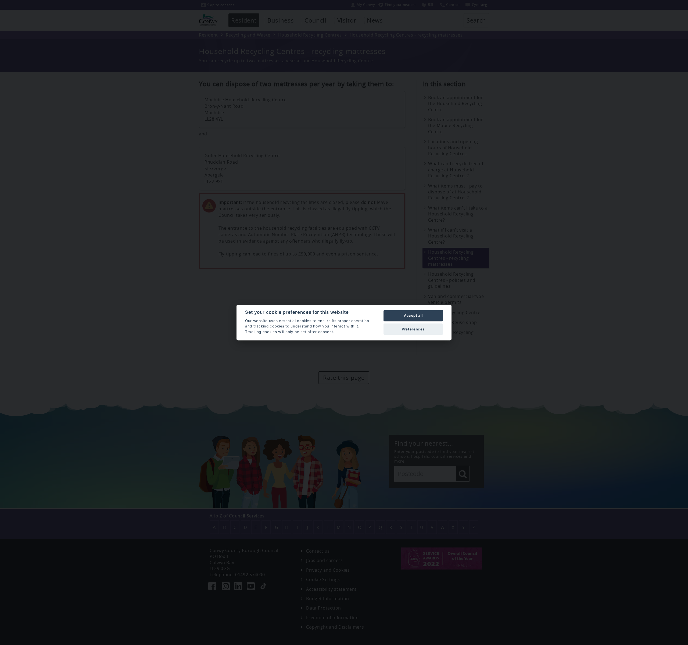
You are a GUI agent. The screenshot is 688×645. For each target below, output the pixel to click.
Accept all (413, 316)
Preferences (413, 329)
